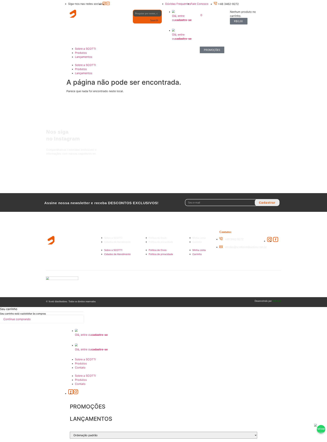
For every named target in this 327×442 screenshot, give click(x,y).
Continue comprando (17, 319)
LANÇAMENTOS (91, 418)
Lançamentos (83, 56)
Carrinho (197, 242)
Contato (80, 367)
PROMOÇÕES (87, 406)
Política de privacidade (161, 242)
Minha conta (199, 237)
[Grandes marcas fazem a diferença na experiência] (267, 143)
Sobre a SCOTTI (85, 48)
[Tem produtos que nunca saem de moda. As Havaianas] (200, 139)
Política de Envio (158, 237)
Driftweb (276, 301)
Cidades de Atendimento (117, 242)
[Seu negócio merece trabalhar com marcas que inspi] (234, 135)
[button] (179, 26)
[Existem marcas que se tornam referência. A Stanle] (167, 139)
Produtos (81, 52)
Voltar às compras (36, 313)
